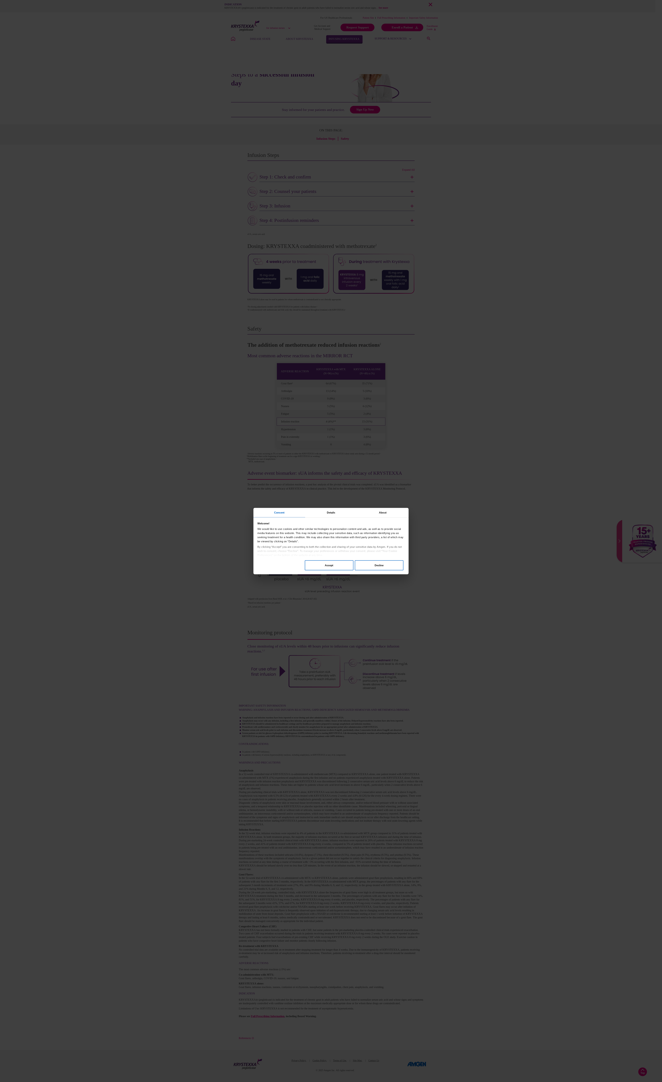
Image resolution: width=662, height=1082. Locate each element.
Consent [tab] (279, 512)
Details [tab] (331, 512)
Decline (379, 565)
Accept (329, 565)
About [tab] (383, 512)
